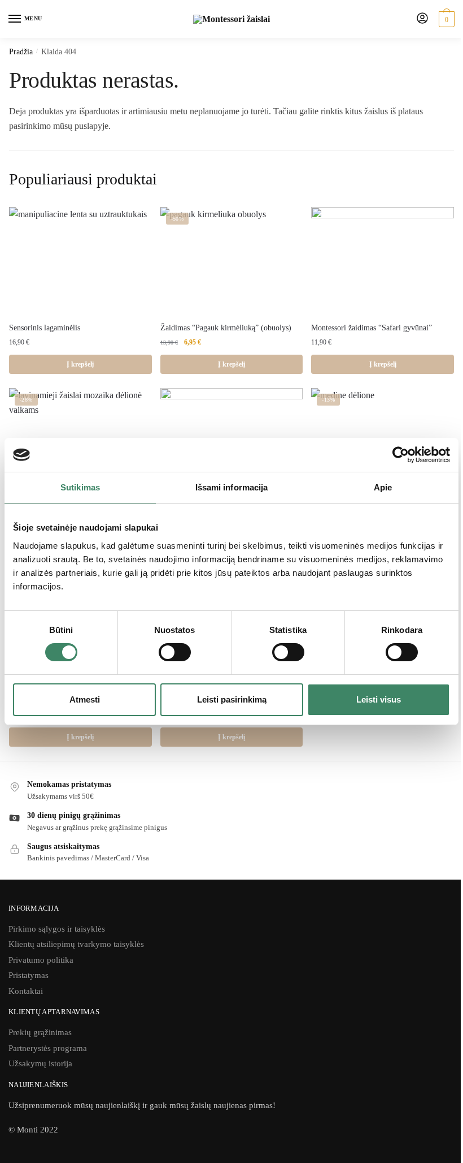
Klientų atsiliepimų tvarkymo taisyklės (76, 944)
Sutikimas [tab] (80, 487)
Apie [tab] (383, 487)
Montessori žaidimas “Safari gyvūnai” (371, 328)
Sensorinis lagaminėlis (44, 328)
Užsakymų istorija (40, 1063)
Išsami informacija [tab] (231, 487)
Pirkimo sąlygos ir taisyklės (56, 928)
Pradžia (21, 52)
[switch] (175, 652)
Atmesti (84, 699)
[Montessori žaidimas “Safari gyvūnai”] (382, 261)
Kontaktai (25, 991)
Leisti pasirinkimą (232, 699)
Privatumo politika (40, 959)
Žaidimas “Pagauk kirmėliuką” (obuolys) (225, 328)
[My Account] (422, 19)
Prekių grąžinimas (40, 1032)
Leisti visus (378, 699)
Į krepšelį (80, 364)
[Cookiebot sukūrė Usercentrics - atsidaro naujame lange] (400, 454)
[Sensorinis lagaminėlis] (80, 260)
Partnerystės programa (47, 1048)
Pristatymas (28, 975)
